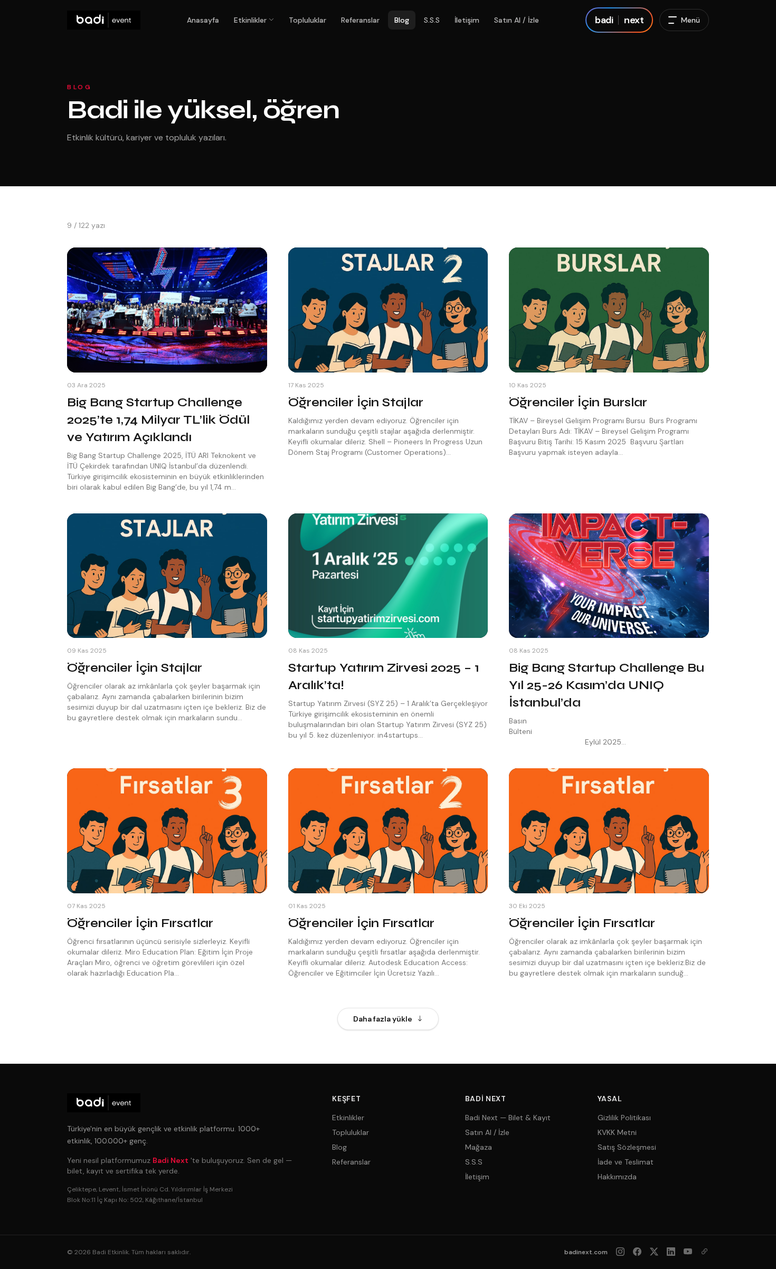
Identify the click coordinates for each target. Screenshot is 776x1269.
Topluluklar (307, 20)
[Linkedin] (671, 1252)
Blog (401, 20)
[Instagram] (620, 1252)
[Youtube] (688, 1252)
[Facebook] (637, 1252)
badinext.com (586, 1252)
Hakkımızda (617, 1176)
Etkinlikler (250, 20)
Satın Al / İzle (516, 20)
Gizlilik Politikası (624, 1117)
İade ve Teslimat (626, 1162)
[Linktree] (705, 1252)
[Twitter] (654, 1252)
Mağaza (478, 1147)
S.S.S (432, 20)
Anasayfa (203, 20)
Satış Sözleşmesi (627, 1147)
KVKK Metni (617, 1132)
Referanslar (360, 20)
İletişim (467, 20)
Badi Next (170, 1160)
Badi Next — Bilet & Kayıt (508, 1117)
